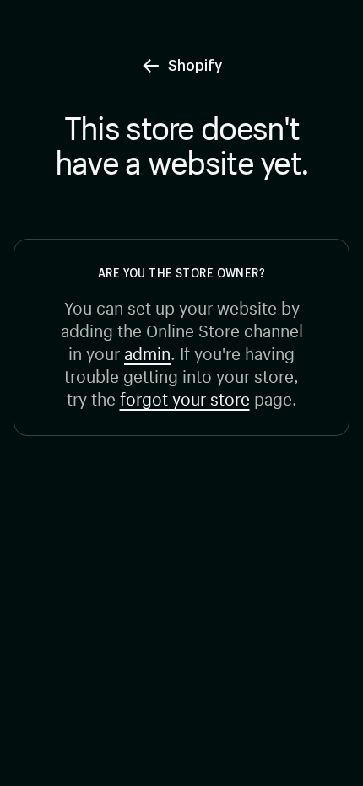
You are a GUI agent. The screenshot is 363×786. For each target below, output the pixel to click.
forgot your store (185, 397)
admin (147, 351)
